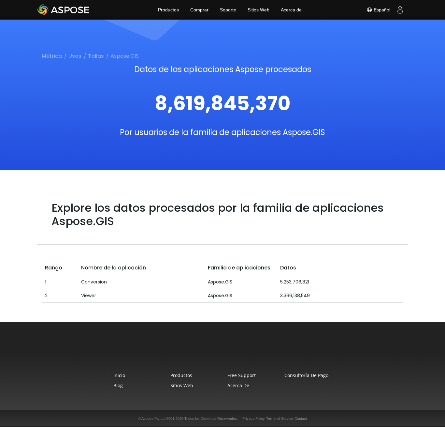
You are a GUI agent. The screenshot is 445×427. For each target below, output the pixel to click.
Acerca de (291, 9)
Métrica (52, 56)
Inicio (119, 375)
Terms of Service (279, 418)
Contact (300, 418)
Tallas (96, 56)
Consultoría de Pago (306, 375)
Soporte (228, 9)
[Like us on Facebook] (207, 351)
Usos (74, 56)
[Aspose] (64, 10)
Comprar (199, 9)
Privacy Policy (253, 418)
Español (381, 9)
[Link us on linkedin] (237, 351)
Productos (168, 9)
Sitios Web (258, 9)
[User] (400, 10)
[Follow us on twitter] (222, 351)
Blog (118, 385)
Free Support (241, 375)
